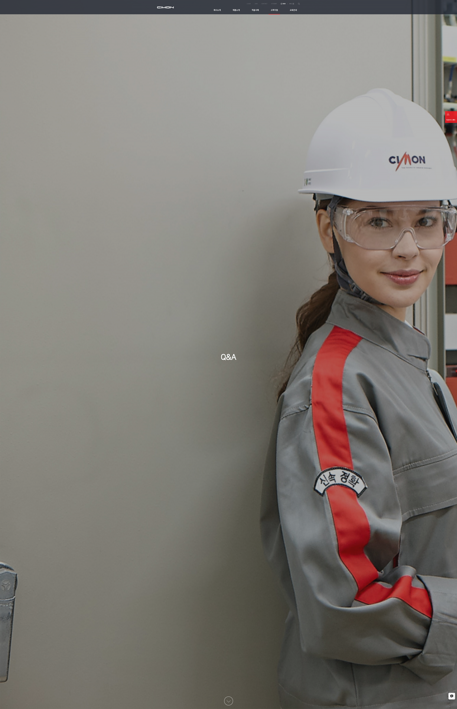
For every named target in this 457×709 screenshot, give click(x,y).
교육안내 (293, 10)
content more (228, 701)
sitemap (274, 4)
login (249, 4)
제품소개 (236, 10)
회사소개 (217, 10)
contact (264, 4)
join (256, 4)
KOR (283, 4)
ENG (291, 4)
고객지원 (274, 10)
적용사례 (255, 10)
